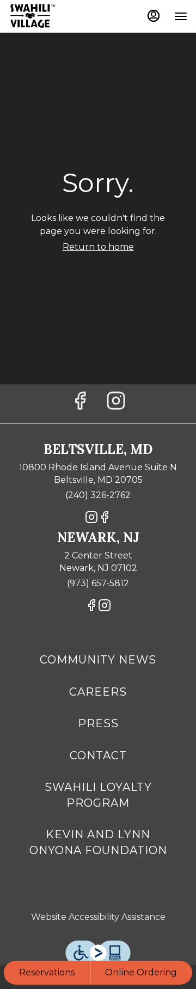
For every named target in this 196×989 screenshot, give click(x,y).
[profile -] (153, 15)
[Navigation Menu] (181, 16)
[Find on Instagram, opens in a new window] (116, 403)
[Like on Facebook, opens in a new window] (80, 403)
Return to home (98, 247)
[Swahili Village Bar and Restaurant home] (58, 16)
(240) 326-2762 (98, 495)
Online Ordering (141, 972)
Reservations (47, 972)
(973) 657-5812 (98, 583)
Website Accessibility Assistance (98, 917)
